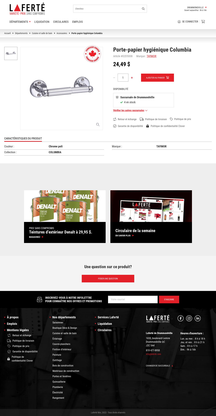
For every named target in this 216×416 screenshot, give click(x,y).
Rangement (58, 397)
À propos (13, 317)
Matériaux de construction (65, 370)
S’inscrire (169, 299)
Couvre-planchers (61, 344)
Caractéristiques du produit (23, 138)
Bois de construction (62, 365)
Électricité (57, 392)
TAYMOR (151, 56)
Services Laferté (108, 317)
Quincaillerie (58, 381)
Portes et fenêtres (61, 376)
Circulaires (60, 21)
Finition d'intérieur (61, 349)
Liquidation (41, 21)
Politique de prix (182, 119)
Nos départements (64, 317)
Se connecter (190, 21)
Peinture (56, 354)
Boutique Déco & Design (64, 327)
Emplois (77, 21)
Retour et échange (127, 119)
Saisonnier (57, 322)
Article (116, 56)
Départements (21, 33)
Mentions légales (18, 330)
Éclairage (57, 338)
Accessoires (62, 33)
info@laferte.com (153, 354)
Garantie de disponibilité (130, 126)
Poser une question (108, 278)
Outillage (57, 360)
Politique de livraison (156, 119)
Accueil (7, 33)
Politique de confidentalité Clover (168, 126)
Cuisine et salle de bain (42, 33)
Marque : (141, 56)
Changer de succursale (158, 365)
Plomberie (57, 387)
